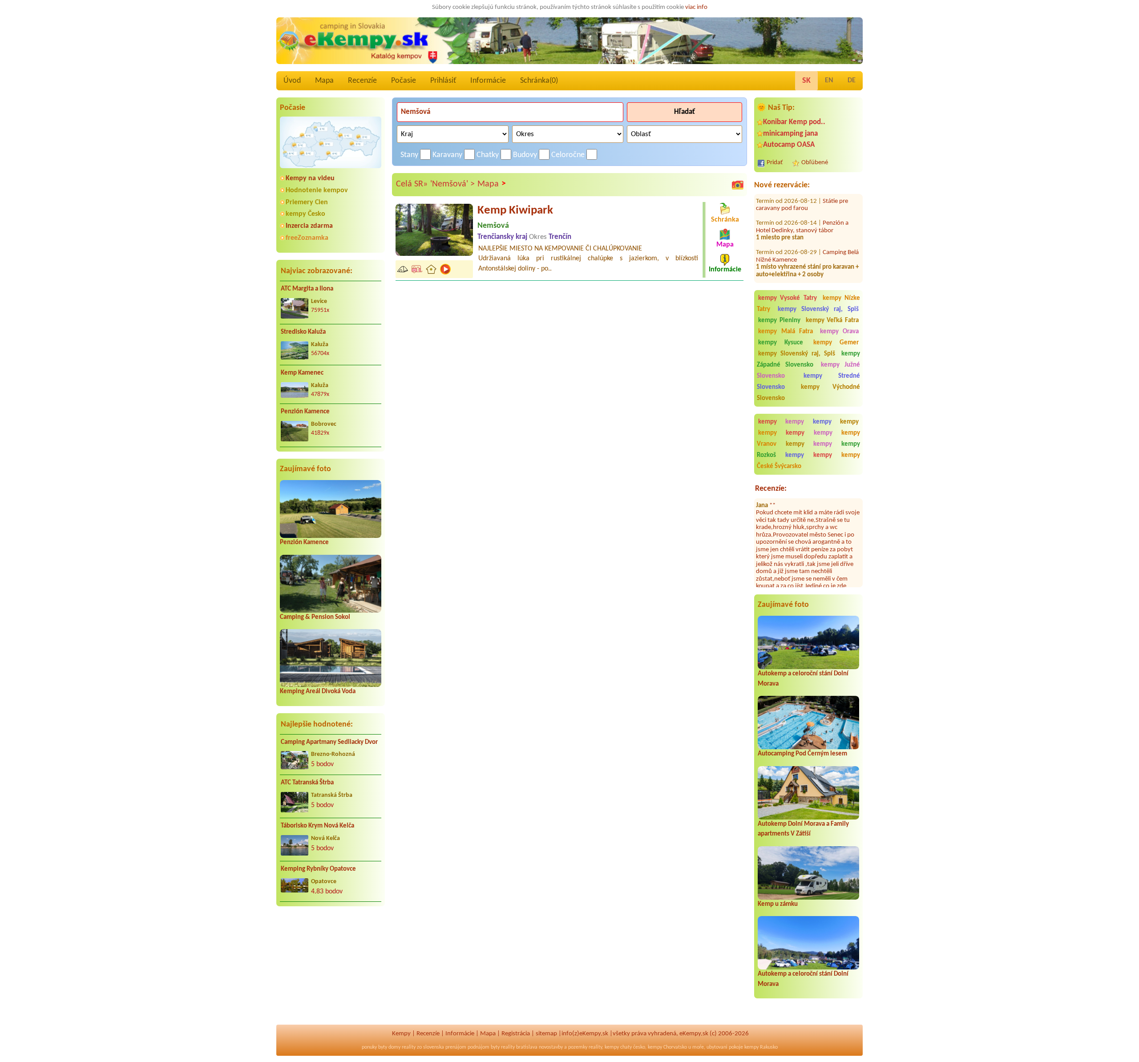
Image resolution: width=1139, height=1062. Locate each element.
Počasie (403, 81)
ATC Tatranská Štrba (307, 782)
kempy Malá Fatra (785, 331)
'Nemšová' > (452, 184)
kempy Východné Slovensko (808, 393)
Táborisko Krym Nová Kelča (317, 826)
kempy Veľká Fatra (832, 320)
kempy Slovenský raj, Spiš (818, 309)
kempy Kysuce (780, 342)
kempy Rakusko (761, 1047)
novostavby (551, 1047)
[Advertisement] (330, 970)
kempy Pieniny (779, 320)
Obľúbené (814, 162)
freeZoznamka (307, 238)
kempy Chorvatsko (667, 1047)
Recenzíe (362, 81)
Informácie (488, 81)
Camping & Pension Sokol (315, 617)
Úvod (292, 81)
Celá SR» (412, 184)
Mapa (324, 81)
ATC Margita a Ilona (307, 289)
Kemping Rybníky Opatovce (318, 869)
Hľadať (684, 112)
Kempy (401, 1033)
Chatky (488, 155)
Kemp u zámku (778, 904)
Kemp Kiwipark (515, 211)
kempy (770, 422)
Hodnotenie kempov (317, 190)
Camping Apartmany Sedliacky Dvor (329, 742)
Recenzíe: (771, 489)
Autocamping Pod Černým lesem (802, 754)
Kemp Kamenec (302, 373)
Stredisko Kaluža (303, 332)
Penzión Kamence (305, 411)
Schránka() (539, 81)
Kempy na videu (310, 178)
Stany (409, 155)
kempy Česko (305, 214)
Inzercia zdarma (309, 226)
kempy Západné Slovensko (808, 359)
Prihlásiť (443, 81)
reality (409, 1047)
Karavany (447, 155)
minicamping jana (790, 133)
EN (829, 80)
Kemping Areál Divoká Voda (317, 691)
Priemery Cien (307, 202)
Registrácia (515, 1033)
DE (852, 80)
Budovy (525, 155)
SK (806, 81)
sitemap (546, 1033)
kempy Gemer (836, 342)
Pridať (775, 162)
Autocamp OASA (789, 145)
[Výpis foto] (737, 184)
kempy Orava (839, 331)
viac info (696, 7)
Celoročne (568, 155)
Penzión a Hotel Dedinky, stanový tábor (802, 208)
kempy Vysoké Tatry (787, 298)
